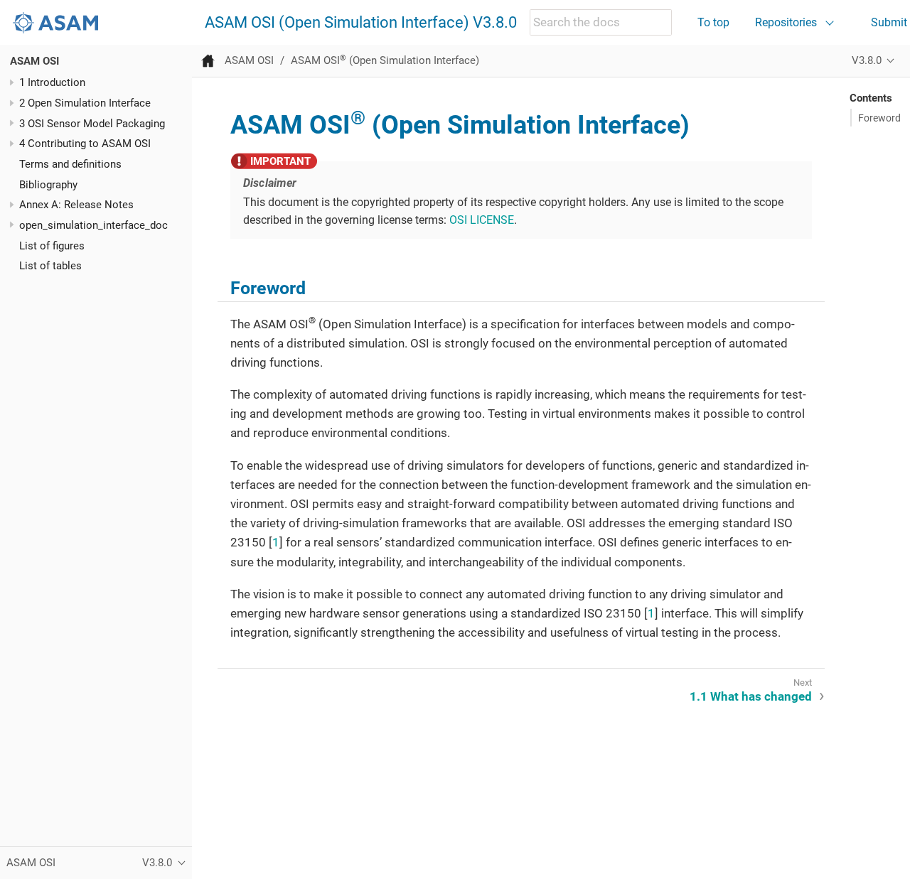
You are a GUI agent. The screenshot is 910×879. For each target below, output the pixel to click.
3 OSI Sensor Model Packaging (92, 123)
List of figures (52, 245)
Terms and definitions (70, 164)
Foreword (879, 118)
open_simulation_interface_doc (93, 225)
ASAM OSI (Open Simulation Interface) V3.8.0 (361, 23)
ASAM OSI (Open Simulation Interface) (385, 60)
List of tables (50, 265)
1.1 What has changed (751, 696)
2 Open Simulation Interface (85, 103)
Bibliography (48, 184)
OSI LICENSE (481, 220)
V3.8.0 (867, 60)
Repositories (786, 22)
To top (713, 22)
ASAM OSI (34, 61)
